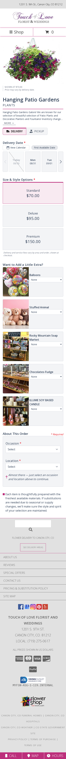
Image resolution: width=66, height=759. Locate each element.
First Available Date (44, 147)
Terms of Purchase (43, 739)
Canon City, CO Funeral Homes (21, 715)
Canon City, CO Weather (17, 727)
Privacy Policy (17, 739)
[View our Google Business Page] (27, 608)
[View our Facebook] (21, 608)
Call (12, 755)
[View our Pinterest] (39, 608)
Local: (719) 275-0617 (33, 641)
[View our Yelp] (45, 608)
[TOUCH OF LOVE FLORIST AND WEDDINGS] (33, 23)
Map (34, 755)
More (7, 123)
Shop (19, 32)
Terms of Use (33, 745)
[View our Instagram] (33, 608)
